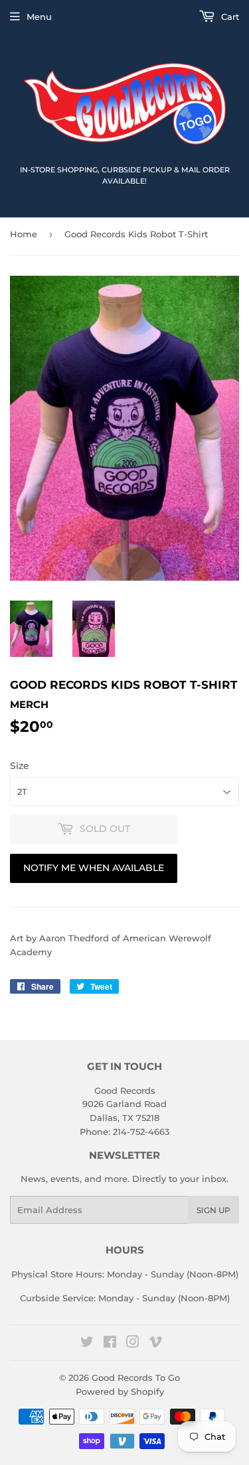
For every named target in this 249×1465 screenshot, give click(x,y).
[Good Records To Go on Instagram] (132, 1343)
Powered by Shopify (120, 1391)
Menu (39, 16)
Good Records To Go (136, 1377)
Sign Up (213, 1210)
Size (19, 766)
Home (23, 234)
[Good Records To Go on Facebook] (110, 1343)
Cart (228, 16)
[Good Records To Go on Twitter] (87, 1343)
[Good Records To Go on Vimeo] (155, 1343)
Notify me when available (93, 868)
